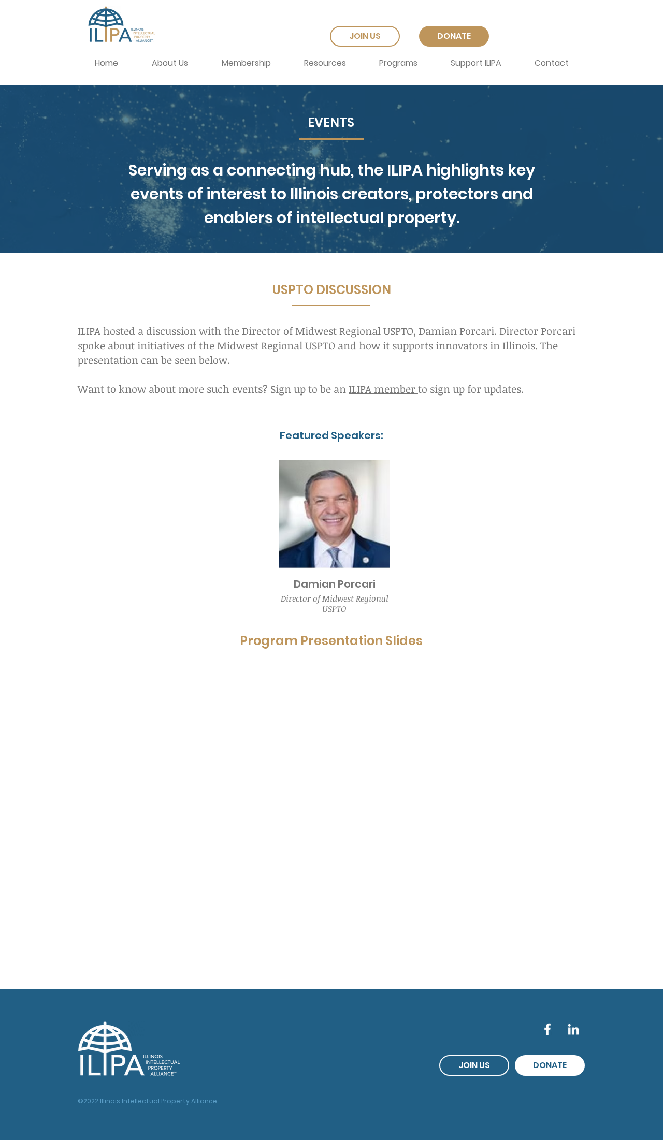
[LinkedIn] (573, 1029)
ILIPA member (383, 389)
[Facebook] (547, 1029)
